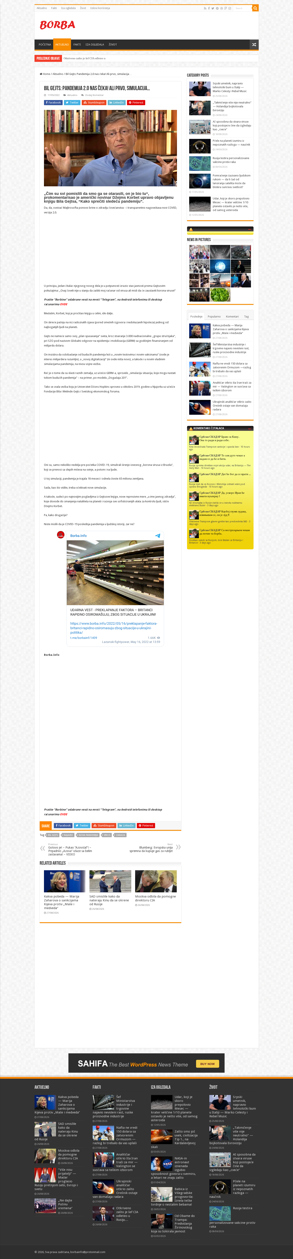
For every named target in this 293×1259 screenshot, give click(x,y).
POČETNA (45, 44)
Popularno (214, 316)
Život (83, 8)
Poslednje (196, 316)
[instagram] (229, 8)
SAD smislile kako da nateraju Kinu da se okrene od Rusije (109, 900)
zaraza (120, 835)
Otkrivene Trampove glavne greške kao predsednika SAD (218, 521)
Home (46, 74)
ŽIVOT (113, 44)
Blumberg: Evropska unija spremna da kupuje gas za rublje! (151, 848)
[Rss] (205, 8)
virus (107, 835)
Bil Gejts (53, 835)
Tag (246, 316)
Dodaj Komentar (94, 95)
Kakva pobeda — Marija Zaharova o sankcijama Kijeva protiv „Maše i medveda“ (61, 902)
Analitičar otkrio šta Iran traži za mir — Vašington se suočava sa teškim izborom (232, 386)
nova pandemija (88, 835)
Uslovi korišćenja (100, 8)
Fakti (54, 8)
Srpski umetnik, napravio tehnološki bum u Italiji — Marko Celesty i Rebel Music (230, 87)
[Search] (255, 8)
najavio (68, 835)
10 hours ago (208, 468)
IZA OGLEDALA (95, 44)
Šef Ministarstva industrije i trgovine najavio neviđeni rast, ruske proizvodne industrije (231, 348)
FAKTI (77, 44)
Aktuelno (42, 8)
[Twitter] (213, 8)
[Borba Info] (58, 25)
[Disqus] (110, 988)
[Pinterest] (217, 8)
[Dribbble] (221, 8)
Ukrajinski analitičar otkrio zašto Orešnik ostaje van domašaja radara (232, 405)
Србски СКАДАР (210, 436)
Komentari (232, 316)
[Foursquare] (225, 8)
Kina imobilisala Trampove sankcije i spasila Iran (214, 446)
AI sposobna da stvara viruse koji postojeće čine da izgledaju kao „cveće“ (232, 125)
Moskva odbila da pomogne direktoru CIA (68, 1154)
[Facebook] (209, 8)
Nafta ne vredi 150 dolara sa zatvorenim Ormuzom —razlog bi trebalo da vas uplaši (232, 367)
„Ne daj (68, 58)
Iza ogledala (68, 8)
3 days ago (212, 505)
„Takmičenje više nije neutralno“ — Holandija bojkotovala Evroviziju (232, 106)
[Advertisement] (177, 25)
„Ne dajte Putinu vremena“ (65, 1204)
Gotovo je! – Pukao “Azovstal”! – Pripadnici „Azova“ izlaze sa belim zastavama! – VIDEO (70, 849)
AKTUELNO (62, 44)
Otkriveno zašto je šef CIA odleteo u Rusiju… (127, 1214)
